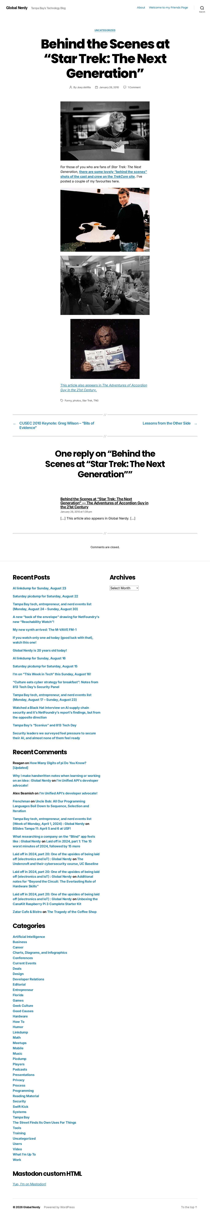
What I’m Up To (24, 1154)
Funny (68, 400)
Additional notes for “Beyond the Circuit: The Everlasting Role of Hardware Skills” (54, 881)
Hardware (20, 1016)
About (141, 7)
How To (18, 1022)
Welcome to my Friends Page (168, 7)
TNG (96, 400)
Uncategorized (105, 30)
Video (17, 1149)
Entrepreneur (23, 990)
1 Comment (134, 87)
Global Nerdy (16, 7)
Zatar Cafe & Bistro (27, 912)
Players (19, 1064)
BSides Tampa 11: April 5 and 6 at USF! (42, 828)
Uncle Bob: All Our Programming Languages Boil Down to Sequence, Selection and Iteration (51, 806)
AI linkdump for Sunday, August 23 (39, 588)
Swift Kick (20, 1107)
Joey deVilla (84, 87)
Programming (23, 1091)
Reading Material (26, 1096)
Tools (17, 1128)
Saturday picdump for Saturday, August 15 (45, 666)
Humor (18, 1027)
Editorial (19, 984)
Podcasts (20, 1069)
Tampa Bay (21, 1117)
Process (19, 1085)
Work (17, 1160)
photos (77, 400)
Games (18, 1000)
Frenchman (21, 801)
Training (19, 1133)
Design (18, 974)
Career (18, 947)
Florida (18, 995)
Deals (17, 968)
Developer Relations (28, 979)
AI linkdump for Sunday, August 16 (39, 658)
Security (19, 1101)
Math (17, 1037)
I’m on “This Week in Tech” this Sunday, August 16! (52, 674)
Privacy (19, 1080)
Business (20, 942)
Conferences (23, 958)
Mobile (18, 1048)
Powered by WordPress (59, 1207)
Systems (19, 1112)
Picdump (19, 1059)
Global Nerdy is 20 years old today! (40, 650)
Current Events (24, 963)
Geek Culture (23, 1006)
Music (17, 1053)
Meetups (20, 1043)
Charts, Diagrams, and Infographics (40, 952)
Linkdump (20, 1032)
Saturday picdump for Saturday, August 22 (45, 596)
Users (17, 1144)
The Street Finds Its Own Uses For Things (44, 1122)
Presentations (24, 1075)
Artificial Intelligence (29, 937)
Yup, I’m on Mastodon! (29, 1184)
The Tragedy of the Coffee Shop (72, 912)
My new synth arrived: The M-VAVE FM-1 (45, 630)
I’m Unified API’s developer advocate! (68, 793)
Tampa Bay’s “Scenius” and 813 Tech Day (45, 725)
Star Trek (87, 400)
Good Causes (23, 1011)
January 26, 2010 (109, 87)
